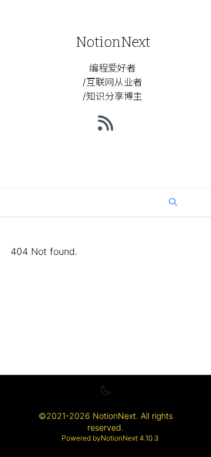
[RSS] (105, 123)
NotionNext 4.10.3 (130, 438)
